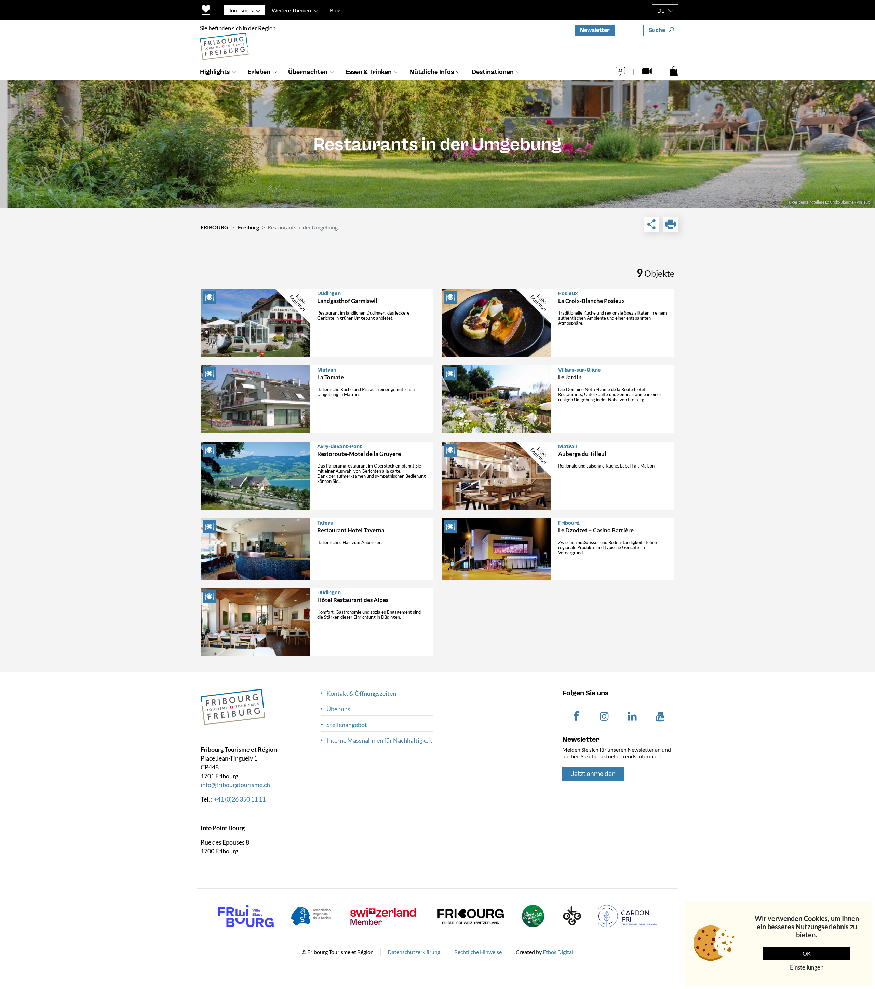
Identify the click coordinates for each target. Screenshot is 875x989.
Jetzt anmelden (593, 774)
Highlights (215, 72)
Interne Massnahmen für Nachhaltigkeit (379, 740)
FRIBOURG (214, 227)
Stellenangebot (346, 724)
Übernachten (307, 72)
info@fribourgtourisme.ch (235, 785)
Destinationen (493, 72)
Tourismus (241, 10)
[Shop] (673, 71)
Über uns (338, 709)
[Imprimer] (670, 224)
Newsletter (595, 30)
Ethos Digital (558, 952)
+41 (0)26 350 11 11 (240, 799)
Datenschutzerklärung (414, 952)
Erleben (258, 72)
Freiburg (248, 227)
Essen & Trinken (368, 72)
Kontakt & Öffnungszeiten (361, 693)
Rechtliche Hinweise (478, 952)
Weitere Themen (291, 10)
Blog (335, 10)
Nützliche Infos (431, 72)
